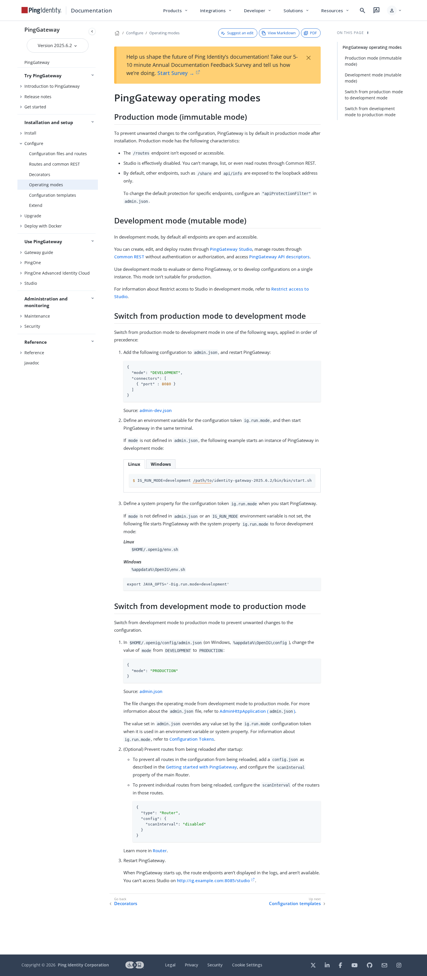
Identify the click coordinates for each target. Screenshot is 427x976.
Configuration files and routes (58, 153)
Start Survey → (175, 72)
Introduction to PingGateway (52, 86)
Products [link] (176, 10)
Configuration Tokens (191, 739)
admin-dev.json (155, 410)
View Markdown (282, 32)
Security (32, 326)
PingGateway (42, 29)
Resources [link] (335, 10)
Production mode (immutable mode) (373, 61)
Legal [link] (170, 965)
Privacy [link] (191, 965)
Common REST (129, 256)
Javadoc (31, 363)
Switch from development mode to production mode (370, 111)
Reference (34, 352)
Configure (33, 143)
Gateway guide (38, 252)
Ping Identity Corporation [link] (83, 965)
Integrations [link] (216, 10)
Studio (30, 283)
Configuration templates (52, 195)
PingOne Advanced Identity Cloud (57, 273)
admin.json (150, 691)
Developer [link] (258, 10)
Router (160, 850)
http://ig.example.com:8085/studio (213, 880)
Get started (35, 107)
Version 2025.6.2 (55, 45)
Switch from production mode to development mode (374, 95)
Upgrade (32, 216)
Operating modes (46, 184)
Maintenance (37, 316)
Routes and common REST (54, 164)
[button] (395, 10)
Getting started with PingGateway (201, 767)
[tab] (134, 463)
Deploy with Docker (43, 226)
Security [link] (215, 965)
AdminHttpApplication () (257, 711)
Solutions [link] (297, 10)
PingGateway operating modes (372, 47)
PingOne (32, 262)
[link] (41, 10)
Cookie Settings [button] (247, 965)
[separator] (98, 487)
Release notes (37, 96)
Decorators (39, 174)
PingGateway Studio (231, 249)
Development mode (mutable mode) (373, 78)
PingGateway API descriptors (279, 256)
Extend (35, 205)
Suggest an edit (240, 32)
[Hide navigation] (92, 31)
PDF (313, 32)
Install (30, 133)
